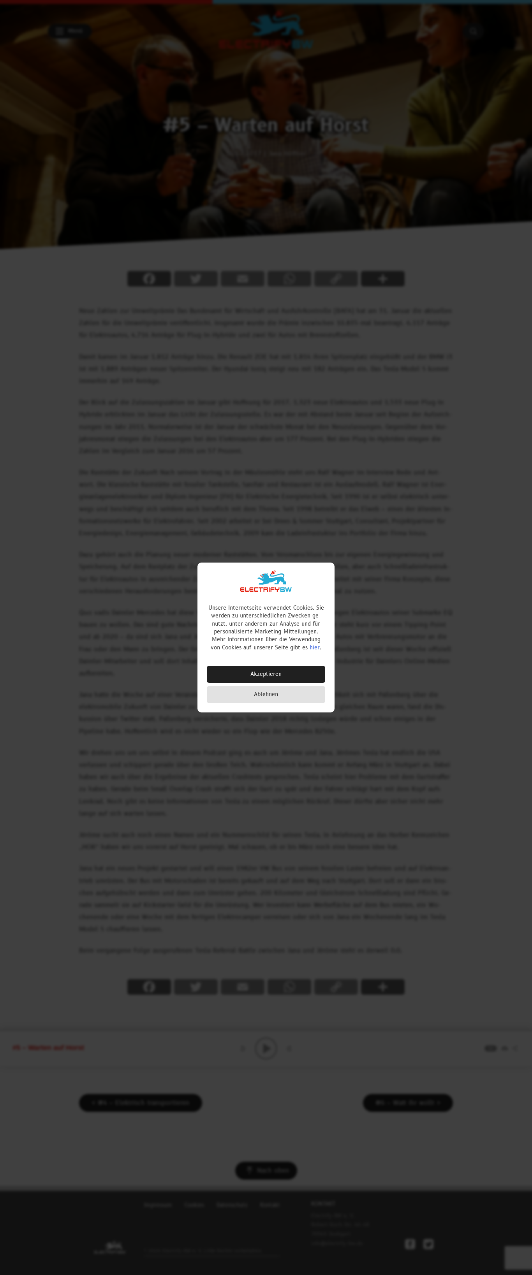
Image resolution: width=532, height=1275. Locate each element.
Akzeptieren (266, 674)
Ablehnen (266, 694)
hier (315, 647)
